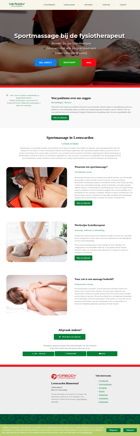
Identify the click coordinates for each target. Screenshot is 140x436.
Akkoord (130, 430)
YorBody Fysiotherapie (17, 100)
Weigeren (113, 430)
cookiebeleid (87, 432)
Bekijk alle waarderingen (30, 103)
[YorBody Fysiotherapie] (17, 5)
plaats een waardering (23, 105)
